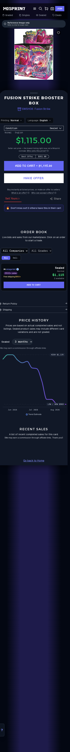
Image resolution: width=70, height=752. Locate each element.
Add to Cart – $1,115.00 (33, 166)
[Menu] (35, 9)
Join (59, 8)
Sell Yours (11, 198)
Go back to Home (33, 460)
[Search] (40, 9)
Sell (15, 258)
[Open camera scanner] (52, 9)
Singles (26, 15)
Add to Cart (34, 285)
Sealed (42, 15)
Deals (58, 15)
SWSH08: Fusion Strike (36, 108)
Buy (6, 258)
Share (57, 198)
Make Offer (34, 178)
